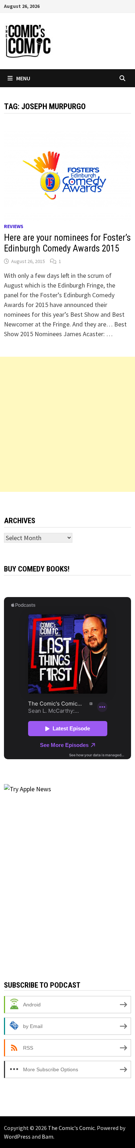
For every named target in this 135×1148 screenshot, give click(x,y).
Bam (47, 1136)
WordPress (17, 1136)
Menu (23, 78)
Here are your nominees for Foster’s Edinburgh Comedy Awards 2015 (67, 243)
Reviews (13, 226)
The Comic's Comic (71, 1127)
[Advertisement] (67, 424)
